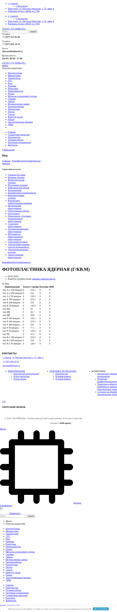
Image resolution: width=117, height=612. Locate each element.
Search (33, 32)
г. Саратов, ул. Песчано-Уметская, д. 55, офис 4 (23, 358)
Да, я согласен (100, 609)
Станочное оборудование (14, 225)
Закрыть (6, 163)
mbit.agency (65, 423)
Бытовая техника (16, 177)
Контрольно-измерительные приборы (20, 201)
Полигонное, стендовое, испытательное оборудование (20, 218)
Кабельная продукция (18, 188)
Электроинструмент (18, 242)
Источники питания (18, 185)
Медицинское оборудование (14, 207)
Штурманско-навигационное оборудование (15, 237)
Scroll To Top (13, 605)
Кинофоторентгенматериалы (26, 161)
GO (4, 401)
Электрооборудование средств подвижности (19, 245)
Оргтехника (14, 213)
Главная (6, 161)
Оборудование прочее (18, 211)
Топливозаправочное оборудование (18, 230)
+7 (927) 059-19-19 (11, 362)
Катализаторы (15, 190)
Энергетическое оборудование (15, 256)
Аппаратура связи (16, 175)
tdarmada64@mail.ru (11, 366)
